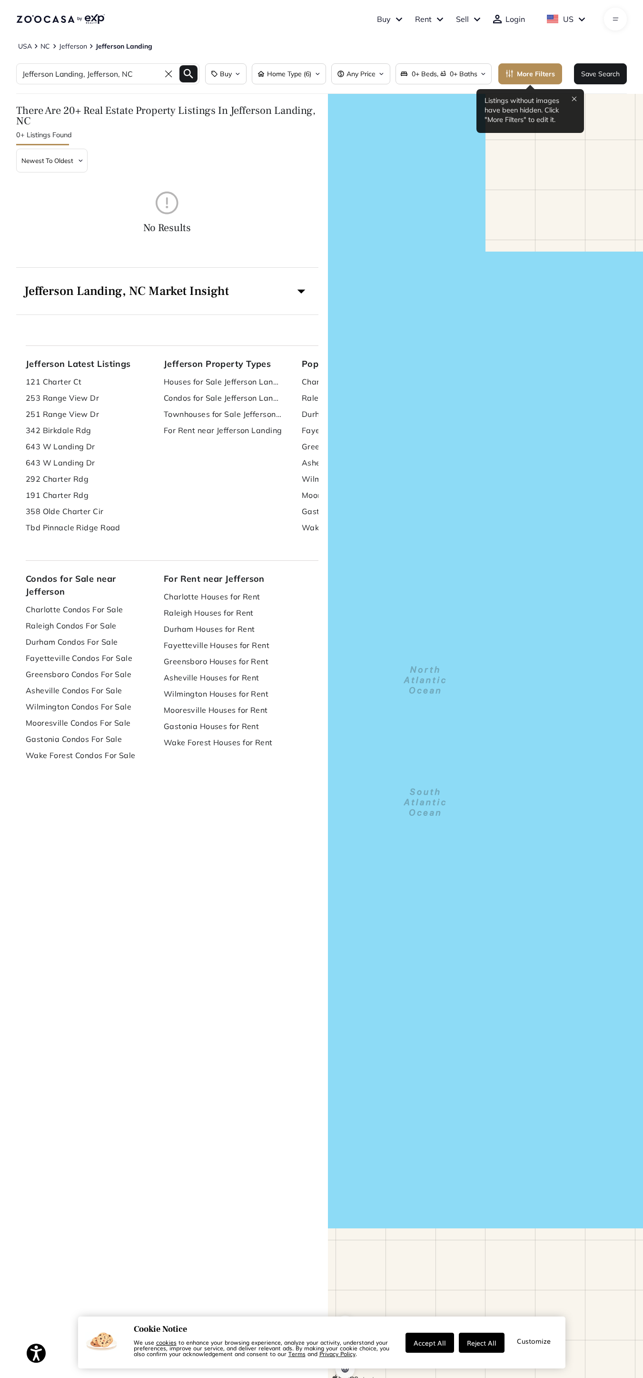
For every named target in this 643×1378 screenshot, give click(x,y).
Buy (384, 19)
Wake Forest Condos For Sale (81, 755)
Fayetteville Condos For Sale (79, 658)
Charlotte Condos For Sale (74, 609)
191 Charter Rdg (57, 495)
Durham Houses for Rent (209, 629)
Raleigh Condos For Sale (71, 625)
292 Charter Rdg (57, 479)
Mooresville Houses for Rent (216, 710)
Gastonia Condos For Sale (74, 739)
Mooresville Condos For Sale (78, 723)
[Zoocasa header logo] (60, 19)
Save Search (600, 74)
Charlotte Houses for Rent (212, 596)
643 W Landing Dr (60, 446)
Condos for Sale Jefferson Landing (223, 398)
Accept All (430, 1343)
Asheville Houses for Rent (211, 677)
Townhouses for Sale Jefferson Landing (223, 414)
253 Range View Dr (62, 398)
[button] (167, 291)
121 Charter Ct (54, 381)
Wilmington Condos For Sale (78, 706)
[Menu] (615, 19)
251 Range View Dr (62, 414)
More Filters (536, 74)
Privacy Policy (337, 1353)
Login (515, 19)
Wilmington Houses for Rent (216, 694)
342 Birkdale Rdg (58, 430)
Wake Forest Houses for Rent (218, 742)
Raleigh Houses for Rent (209, 613)
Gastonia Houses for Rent (211, 726)
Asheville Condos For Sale (74, 690)
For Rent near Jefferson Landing (223, 430)
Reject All (481, 1343)
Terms (297, 1353)
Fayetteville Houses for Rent (216, 645)
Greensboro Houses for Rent (216, 661)
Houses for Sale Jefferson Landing (223, 381)
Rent (423, 19)
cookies (166, 1342)
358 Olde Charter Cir (65, 511)
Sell (462, 19)
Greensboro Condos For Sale (78, 674)
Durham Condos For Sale (72, 642)
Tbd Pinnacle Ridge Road (73, 527)
